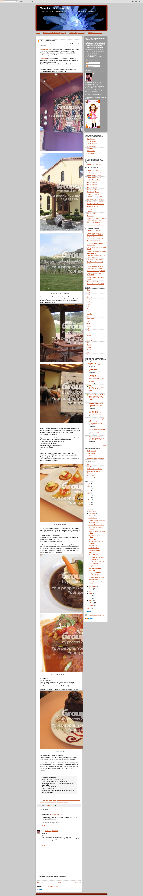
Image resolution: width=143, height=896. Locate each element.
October (91, 516)
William (89, 347)
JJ (87, 316)
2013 (89, 493)
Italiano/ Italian (91, 151)
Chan (88, 294)
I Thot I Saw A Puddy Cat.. (96, 557)
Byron (88, 292)
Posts (89, 63)
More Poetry (92, 570)
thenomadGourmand (95, 437)
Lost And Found (93, 518)
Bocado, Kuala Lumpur (95, 371)
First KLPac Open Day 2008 (95, 266)
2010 (89, 500)
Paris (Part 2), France (93, 192)
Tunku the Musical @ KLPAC (95, 268)
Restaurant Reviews (71, 800)
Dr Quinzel (90, 302)
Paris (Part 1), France (93, 194)
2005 (89, 608)
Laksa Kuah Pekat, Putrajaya (96, 365)
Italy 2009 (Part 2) (92, 185)
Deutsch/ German (92, 153)
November (92, 513)
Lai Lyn (89, 326)
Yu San (89, 349)
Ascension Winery (47, 49)
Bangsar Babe (93, 369)
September (92, 586)
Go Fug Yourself (91, 451)
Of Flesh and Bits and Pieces (97, 520)
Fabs (88, 304)
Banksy (89, 464)
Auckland (66, 801)
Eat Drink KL (93, 363)
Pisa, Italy (90, 211)
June (90, 593)
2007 (89, 507)
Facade (89, 455)
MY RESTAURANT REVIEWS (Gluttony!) (54, 33)
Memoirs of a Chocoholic (55, 8)
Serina (89, 338)
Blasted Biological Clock (95, 568)
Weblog (50, 800)
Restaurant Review (61, 800)
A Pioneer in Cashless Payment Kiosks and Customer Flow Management (97, 423)
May (90, 596)
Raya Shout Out (93, 545)
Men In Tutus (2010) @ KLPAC (95, 259)
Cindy (88, 299)
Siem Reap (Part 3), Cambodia (95, 199)
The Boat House (93, 579)
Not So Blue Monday (94, 548)
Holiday (54, 800)
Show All (104, 445)
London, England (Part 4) (94, 173)
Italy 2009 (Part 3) (92, 182)
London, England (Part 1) (94, 180)
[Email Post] (54, 805)
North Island (53, 801)
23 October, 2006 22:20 (51, 831)
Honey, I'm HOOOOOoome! (96, 573)
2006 (89, 509)
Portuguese (90, 148)
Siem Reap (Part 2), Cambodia (95, 201)
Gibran (89, 309)
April (90, 598)
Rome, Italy (90, 216)
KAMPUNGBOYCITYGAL (96, 404)
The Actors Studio (92, 478)
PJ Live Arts (90, 475)
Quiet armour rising (94, 432)
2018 (89, 486)
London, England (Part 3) (94, 175)
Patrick (89, 335)
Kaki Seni (89, 466)
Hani (88, 311)
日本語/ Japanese (92, 143)
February (91, 603)
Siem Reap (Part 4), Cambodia (95, 196)
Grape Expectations (47, 41)
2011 (89, 497)
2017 (89, 488)
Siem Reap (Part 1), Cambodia (95, 204)
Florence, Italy (91, 213)
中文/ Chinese (91, 139)
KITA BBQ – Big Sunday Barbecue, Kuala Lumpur (95, 413)
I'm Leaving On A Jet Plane (96, 577)
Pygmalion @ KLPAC (93, 281)
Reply (43, 825)
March (91, 600)
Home (38, 33)
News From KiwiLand (94, 575)
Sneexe (89, 342)
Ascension (43, 58)
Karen (88, 323)
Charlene (89, 297)
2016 (89, 490)
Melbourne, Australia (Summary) (96, 225)
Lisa (88, 328)
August (91, 589)
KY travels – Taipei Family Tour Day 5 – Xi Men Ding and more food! (97, 389)
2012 (89, 495)
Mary (88, 330)
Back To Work (93, 539)
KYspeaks (92, 386)
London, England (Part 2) (94, 177)
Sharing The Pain (93, 522)
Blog (47, 800)
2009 (89, 502)
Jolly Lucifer (90, 318)
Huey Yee (89, 314)
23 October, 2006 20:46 (56, 814)
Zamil (88, 352)
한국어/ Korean (91, 141)
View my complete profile (94, 94)
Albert (88, 290)
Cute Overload (91, 453)
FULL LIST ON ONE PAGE (94, 164)
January (91, 605)
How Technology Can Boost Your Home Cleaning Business (97, 439)
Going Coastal (93, 566)
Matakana (42, 801)
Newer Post (40, 882)
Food (44, 800)
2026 (89, 483)
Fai (88, 306)
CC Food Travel (93, 411)
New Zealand (60, 801)
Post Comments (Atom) (51, 886)
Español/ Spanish (92, 146)
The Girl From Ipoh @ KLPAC (95, 284)
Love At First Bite (93, 559)
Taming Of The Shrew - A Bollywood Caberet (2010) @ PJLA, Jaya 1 (95, 235)
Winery (78, 800)
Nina (88, 333)
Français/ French (92, 156)
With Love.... (92, 552)
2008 (89, 504)
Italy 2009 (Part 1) (92, 187)
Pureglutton (92, 375)
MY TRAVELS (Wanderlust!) (77, 33)
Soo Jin (89, 345)
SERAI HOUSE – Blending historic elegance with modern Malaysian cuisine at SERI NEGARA (97, 379)
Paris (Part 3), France (93, 189)
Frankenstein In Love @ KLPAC (96, 271)
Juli (88, 321)
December (92, 511)
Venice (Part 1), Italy (93, 209)
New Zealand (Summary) (94, 222)
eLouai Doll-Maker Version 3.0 (95, 458)
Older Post (78, 882)
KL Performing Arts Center (94, 469)
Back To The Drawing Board (96, 525)
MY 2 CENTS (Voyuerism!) (95, 33)
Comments (91, 66)
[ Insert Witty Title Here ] (95, 555)
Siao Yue (89, 340)
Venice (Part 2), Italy (93, 206)
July (90, 591)
